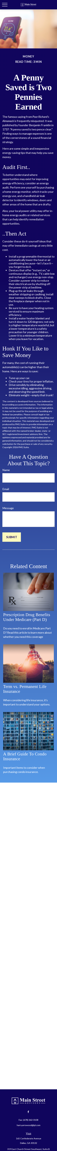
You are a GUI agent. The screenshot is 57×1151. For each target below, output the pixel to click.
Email (5, 489)
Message (8, 508)
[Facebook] (28, 1112)
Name (6, 470)
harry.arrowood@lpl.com (28, 1125)
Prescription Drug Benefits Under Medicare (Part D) (26, 617)
